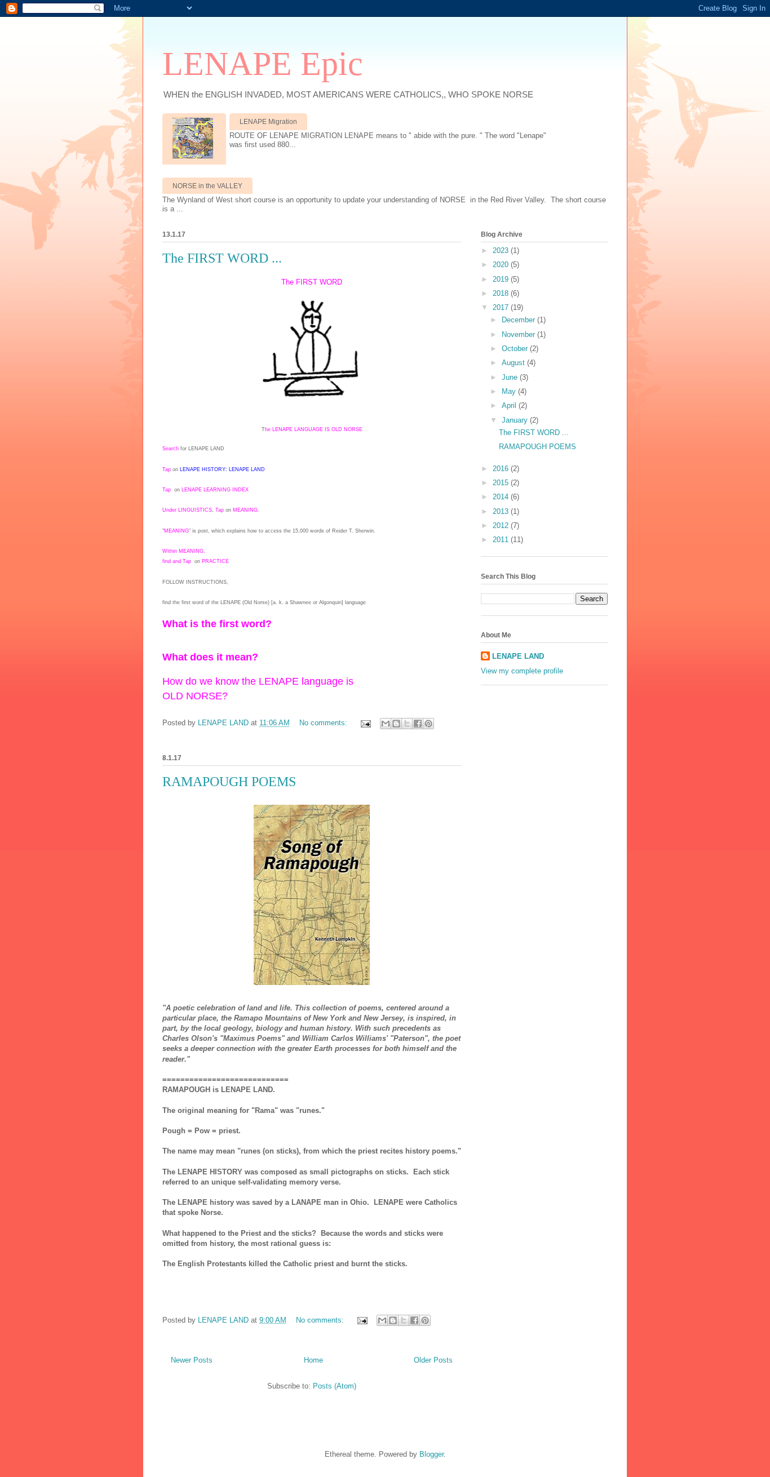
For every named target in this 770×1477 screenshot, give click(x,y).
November (519, 334)
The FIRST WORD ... (222, 258)
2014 (502, 497)
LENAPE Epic (262, 63)
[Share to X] (407, 723)
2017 (502, 307)
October (516, 348)
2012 (502, 525)
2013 (502, 511)
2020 (502, 264)
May (510, 391)
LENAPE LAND (518, 656)
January (516, 420)
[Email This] (385, 723)
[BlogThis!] (396, 723)
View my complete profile (522, 671)
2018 (502, 293)
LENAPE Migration (268, 122)
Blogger (431, 1454)
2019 (502, 279)
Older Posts (433, 1360)
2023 (502, 250)
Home (313, 1360)
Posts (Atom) (334, 1386)
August (514, 362)
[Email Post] (365, 722)
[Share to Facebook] (417, 723)
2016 (502, 468)
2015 (502, 482)
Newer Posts (192, 1360)
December (519, 320)
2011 (502, 539)
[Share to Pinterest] (428, 723)
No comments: (324, 722)
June (511, 377)
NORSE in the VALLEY (207, 186)
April (510, 405)
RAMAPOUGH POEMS (229, 781)
